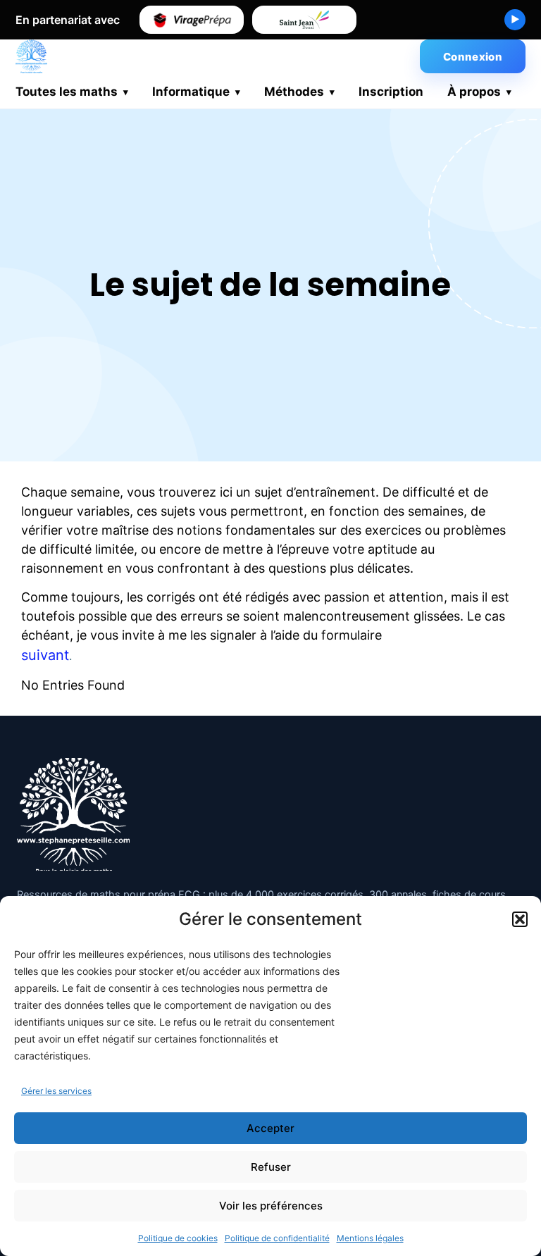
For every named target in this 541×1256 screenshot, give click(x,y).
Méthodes (294, 92)
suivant (45, 655)
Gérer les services (56, 1091)
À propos (474, 92)
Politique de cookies (178, 1238)
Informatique (191, 92)
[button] (520, 919)
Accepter (270, 1128)
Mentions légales (370, 1238)
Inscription (391, 92)
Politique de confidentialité (277, 1238)
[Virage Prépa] (191, 20)
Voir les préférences (271, 1205)
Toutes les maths (66, 92)
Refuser (271, 1167)
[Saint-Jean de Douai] (304, 20)
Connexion (472, 56)
